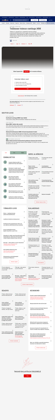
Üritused (19, 105)
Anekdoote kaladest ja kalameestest (11, 219)
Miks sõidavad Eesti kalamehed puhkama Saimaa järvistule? (24, 140)
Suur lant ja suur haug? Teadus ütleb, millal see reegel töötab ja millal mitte (15, 178)
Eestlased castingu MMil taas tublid (16, 118)
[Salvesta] (24, 160)
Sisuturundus (11, 139)
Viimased (7, 23)
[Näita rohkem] (50, 17)
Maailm (34, 23)
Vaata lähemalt (21, 95)
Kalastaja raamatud (45, 23)
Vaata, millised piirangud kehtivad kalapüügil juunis (19, 304)
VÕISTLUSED (12, 26)
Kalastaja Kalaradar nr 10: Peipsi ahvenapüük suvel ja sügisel (33, 255)
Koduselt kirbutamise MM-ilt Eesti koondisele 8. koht (21, 132)
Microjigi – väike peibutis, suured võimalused (13, 242)
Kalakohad (12, 23)
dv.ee (27, 17)
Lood (7, 116)
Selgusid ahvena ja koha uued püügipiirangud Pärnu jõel (19, 333)
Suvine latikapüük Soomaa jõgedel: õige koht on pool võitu (6, 277)
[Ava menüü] (11, 20)
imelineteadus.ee (11, 17)
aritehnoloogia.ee (45, 17)
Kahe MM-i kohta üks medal (14, 124)
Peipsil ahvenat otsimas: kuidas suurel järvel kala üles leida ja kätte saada (33, 239)
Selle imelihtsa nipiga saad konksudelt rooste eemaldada (33, 181)
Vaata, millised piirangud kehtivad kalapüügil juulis (6, 304)
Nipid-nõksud (22, 23)
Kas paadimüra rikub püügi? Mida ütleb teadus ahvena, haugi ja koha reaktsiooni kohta (16, 185)
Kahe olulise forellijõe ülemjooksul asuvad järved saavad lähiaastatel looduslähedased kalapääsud (37, 335)
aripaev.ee (17, 17)
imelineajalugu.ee (5, 17)
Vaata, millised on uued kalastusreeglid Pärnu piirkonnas (19, 318)
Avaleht (3, 23)
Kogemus (17, 23)
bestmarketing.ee (22, 17)
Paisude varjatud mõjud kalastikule (38, 295)
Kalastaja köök (29, 23)
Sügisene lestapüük (46, 194)
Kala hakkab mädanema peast (10, 249)
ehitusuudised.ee (32, 17)
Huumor (38, 23)
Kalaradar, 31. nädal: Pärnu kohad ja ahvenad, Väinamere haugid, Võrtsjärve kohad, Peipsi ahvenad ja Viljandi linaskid (47, 256)
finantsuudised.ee (39, 17)
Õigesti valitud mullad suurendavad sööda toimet (32, 167)
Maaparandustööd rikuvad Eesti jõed (38, 303)
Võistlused (12, 105)
